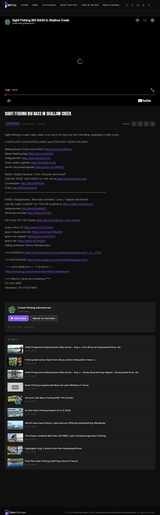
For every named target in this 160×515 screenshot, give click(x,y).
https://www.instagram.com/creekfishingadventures (56, 259)
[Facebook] (132, 5)
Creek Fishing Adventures (34, 307)
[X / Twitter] (127, 5)
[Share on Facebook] (134, 123)
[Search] (149, 5)
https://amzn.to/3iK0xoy (58, 149)
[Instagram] (138, 5)
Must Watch (68, 5)
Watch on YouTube (44, 318)
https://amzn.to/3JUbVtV (38, 227)
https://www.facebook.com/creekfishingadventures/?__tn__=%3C (62, 252)
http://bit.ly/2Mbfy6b (32, 183)
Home (24, 5)
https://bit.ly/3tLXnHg (43, 162)
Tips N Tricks (90, 5)
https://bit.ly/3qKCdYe (40, 153)
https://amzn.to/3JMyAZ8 (47, 231)
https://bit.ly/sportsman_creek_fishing (58, 220)
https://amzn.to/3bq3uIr (32, 240)
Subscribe (20, 318)
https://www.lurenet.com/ (72, 178)
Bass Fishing (111, 5)
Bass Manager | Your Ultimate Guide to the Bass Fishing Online (105, 512)
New (35, 5)
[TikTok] (143, 5)
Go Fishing (49, 5)
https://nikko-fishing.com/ (78, 204)
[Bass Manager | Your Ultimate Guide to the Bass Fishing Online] (11, 5)
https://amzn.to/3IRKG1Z (49, 167)
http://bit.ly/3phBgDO (33, 208)
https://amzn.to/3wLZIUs (36, 158)
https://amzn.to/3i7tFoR (41, 236)
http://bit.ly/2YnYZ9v (40, 212)
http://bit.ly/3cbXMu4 (24, 187)
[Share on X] (140, 123)
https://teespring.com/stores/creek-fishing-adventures (37, 271)
